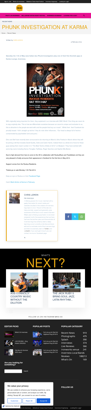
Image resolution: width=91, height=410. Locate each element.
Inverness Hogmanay (51, 1)
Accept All (43, 401)
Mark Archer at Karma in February (23, 182)
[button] (84, 15)
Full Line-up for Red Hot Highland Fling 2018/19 (50, 333)
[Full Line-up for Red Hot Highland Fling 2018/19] (37, 334)
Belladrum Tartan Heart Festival (35, 1)
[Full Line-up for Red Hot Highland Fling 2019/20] (37, 343)
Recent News (7, 21)
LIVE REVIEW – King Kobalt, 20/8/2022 (21, 342)
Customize (14, 401)
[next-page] (11, 311)
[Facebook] (68, 216)
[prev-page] (7, 311)
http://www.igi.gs (29, 198)
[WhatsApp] (81, 216)
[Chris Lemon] (15, 216)
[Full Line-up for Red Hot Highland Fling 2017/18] (37, 352)
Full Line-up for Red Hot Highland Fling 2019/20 (50, 342)
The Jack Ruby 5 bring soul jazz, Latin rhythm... (64, 296)
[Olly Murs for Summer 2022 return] (8, 352)
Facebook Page (34, 176)
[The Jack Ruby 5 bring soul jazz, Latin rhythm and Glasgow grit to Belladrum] (67, 282)
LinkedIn (27, 231)
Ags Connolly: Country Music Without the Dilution (20, 297)
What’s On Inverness (18, 1)
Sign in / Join (7, 1)
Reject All (29, 401)
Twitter (46, 229)
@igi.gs (59, 317)
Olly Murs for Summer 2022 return (21, 351)
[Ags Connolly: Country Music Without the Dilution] (24, 282)
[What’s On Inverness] (8, 334)
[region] (28, 394)
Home (3, 33)
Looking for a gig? (64, 1)
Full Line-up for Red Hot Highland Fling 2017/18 (50, 351)
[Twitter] (25, 237)
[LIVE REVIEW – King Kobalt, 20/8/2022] (8, 343)
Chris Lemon (18, 40)
